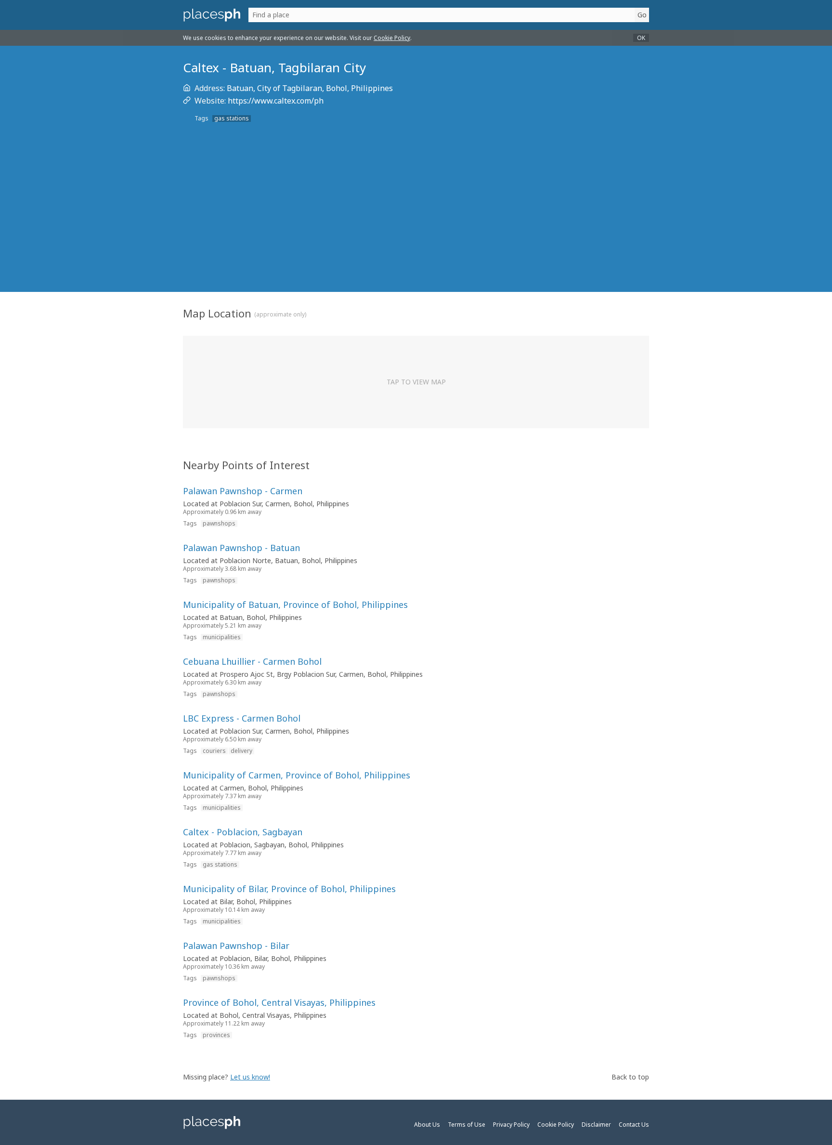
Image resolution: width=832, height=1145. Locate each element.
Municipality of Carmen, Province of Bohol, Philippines (296, 775)
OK (641, 38)
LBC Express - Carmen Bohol (241, 718)
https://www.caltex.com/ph (276, 100)
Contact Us (634, 1124)
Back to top (630, 1076)
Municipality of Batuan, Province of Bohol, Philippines (295, 604)
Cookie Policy (392, 38)
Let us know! (250, 1076)
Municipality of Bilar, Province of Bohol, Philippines (289, 889)
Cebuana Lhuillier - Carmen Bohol (252, 661)
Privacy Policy (511, 1124)
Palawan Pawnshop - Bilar (236, 945)
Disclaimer (596, 1124)
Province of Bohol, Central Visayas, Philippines (279, 1002)
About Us (427, 1124)
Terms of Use (466, 1124)
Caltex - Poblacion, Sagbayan (242, 832)
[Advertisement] (416, 220)
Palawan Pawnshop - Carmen (242, 491)
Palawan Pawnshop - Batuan (241, 548)
